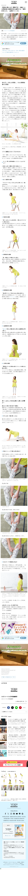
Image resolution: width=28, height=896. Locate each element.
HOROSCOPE (12, 820)
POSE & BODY (5, 817)
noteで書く (24, 707)
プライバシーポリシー (8, 863)
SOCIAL (24, 817)
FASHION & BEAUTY (19, 818)
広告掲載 (18, 862)
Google (22, 814)
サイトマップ (17, 864)
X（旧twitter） (12, 707)
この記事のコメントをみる (7, 711)
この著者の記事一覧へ (20, 701)
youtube (17, 814)
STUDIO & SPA (20, 820)
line (20, 814)
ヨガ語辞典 (22, 864)
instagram (11, 814)
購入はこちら (8, 835)
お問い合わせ (5, 862)
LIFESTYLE (6, 820)
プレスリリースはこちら (12, 862)
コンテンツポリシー (16, 863)
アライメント (12, 296)
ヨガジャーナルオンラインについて (8, 864)
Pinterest (20, 707)
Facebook (8, 707)
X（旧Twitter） (8, 814)
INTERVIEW (7, 818)
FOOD (12, 818)
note (14, 814)
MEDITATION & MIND (15, 817)
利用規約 (22, 862)
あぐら (4, 329)
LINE (16, 707)
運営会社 (21, 863)
